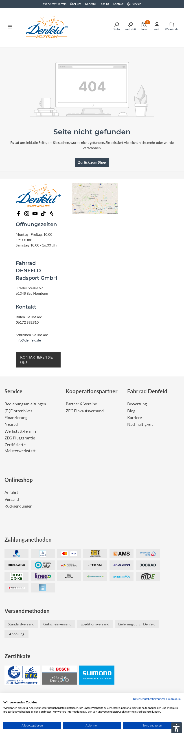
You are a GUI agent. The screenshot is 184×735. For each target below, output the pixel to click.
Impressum (174, 698)
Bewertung (137, 404)
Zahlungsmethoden (28, 539)
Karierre (90, 4)
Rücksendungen (18, 506)
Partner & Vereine (81, 404)
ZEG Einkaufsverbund (85, 411)
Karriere (134, 417)
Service (136, 4)
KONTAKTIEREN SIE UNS (36, 360)
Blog (131, 411)
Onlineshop (18, 479)
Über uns (75, 4)
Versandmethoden (27, 610)
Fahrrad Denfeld (147, 391)
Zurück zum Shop (92, 162)
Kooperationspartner (92, 391)
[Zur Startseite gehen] (46, 26)
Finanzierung (15, 417)
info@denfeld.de (28, 340)
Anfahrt (11, 492)
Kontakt (118, 4)
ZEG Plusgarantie (19, 438)
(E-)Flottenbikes (18, 411)
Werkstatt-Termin (54, 4)
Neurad (11, 424)
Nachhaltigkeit (140, 424)
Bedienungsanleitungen (25, 404)
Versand (11, 499)
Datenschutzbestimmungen (149, 698)
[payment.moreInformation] (122, 553)
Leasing (104, 4)
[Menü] (9, 26)
